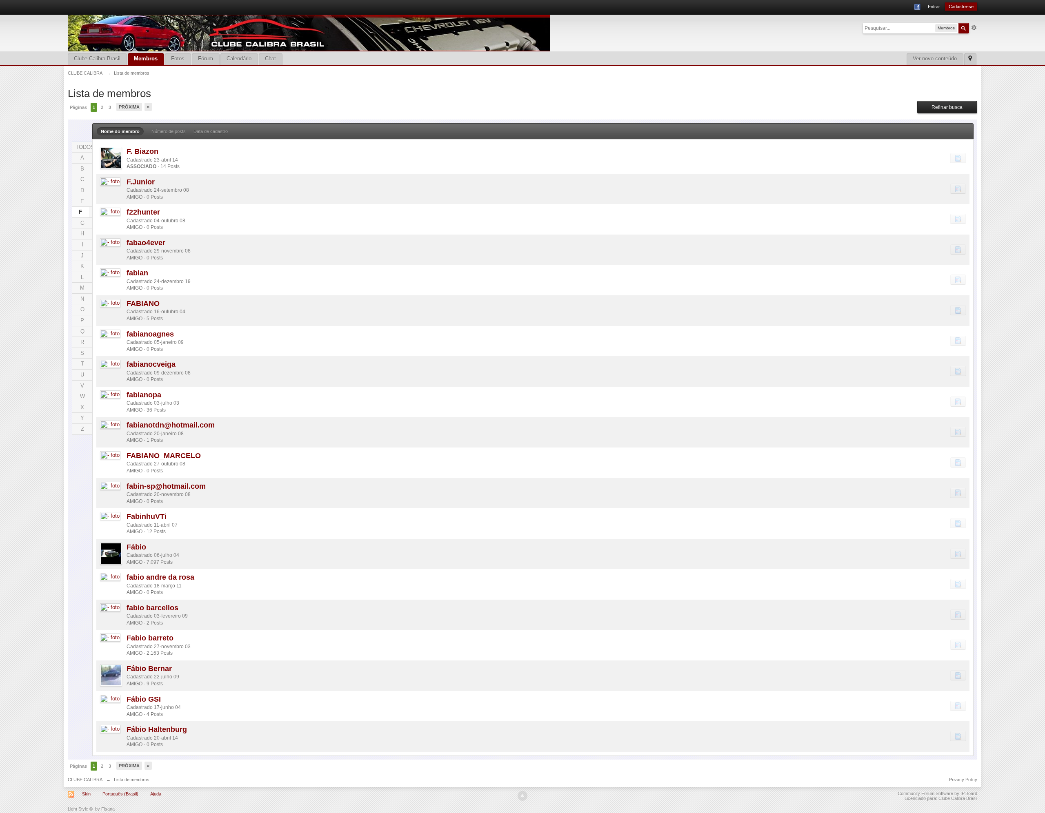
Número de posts (168, 131)
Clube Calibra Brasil (97, 58)
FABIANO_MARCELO (164, 456)
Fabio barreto (150, 638)
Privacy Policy (963, 779)
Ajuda (155, 793)
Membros (146, 58)
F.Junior (141, 182)
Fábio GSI (144, 699)
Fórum (205, 58)
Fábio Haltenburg (157, 729)
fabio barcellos (152, 608)
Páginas (78, 107)
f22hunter (143, 212)
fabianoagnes (150, 334)
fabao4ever (146, 243)
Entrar (934, 6)
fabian (137, 273)
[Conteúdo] (958, 158)
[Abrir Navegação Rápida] (970, 59)
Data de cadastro (210, 131)
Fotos (178, 58)
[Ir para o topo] (522, 796)
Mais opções (974, 27)
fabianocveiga (151, 364)
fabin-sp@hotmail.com (166, 486)
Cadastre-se (961, 6)
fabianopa (144, 395)
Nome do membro (120, 131)
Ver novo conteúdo (935, 58)
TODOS (84, 147)
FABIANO (143, 303)
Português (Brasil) (120, 793)
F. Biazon (142, 151)
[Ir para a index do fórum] (309, 32)
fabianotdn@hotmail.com (171, 425)
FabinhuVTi (147, 516)
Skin (86, 793)
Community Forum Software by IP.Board (937, 793)
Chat (270, 58)
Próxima (129, 106)
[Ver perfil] (111, 158)
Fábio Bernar (149, 669)
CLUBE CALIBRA (85, 779)
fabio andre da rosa (160, 577)
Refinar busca (947, 107)
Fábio (136, 547)
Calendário (239, 58)
